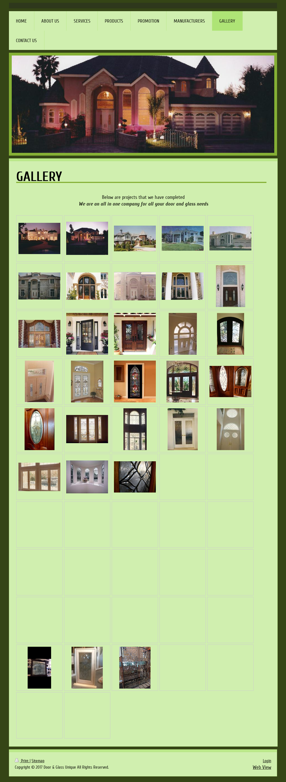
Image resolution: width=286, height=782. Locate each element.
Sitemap (38, 760)
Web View (262, 767)
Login (267, 760)
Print (25, 760)
